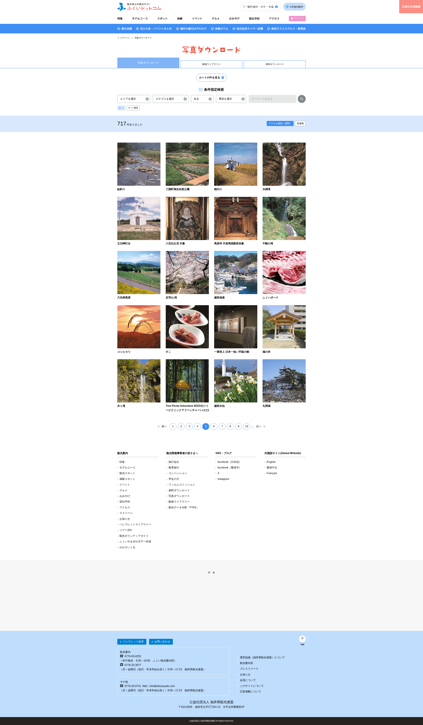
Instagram (223, 479)
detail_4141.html (187, 329)
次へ (258, 426)
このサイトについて (252, 685)
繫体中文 (272, 467)
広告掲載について (250, 691)
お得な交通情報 (411, 6)
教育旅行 (174, 467)
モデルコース (140, 18)
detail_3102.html (138, 275)
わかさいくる (127, 547)
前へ (164, 426)
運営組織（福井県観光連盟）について (262, 657)
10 (246, 426)
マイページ (299, 18)
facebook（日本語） (230, 462)
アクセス (274, 18)
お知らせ (124, 518)
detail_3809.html (284, 275)
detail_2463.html (187, 221)
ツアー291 (125, 530)
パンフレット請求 (133, 641)
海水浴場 (126, 28)
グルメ (216, 18)
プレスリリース (249, 668)
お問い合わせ (162, 641)
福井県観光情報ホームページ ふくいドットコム (139, 7)
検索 (301, 99)
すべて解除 (133, 108)
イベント (197, 18)
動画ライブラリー (211, 64)
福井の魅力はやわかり (193, 28)
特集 (120, 18)
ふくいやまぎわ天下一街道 (135, 541)
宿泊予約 (254, 18)
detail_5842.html (138, 386)
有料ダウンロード (275, 64)
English (271, 462)
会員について (248, 680)
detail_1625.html (235, 167)
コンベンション (178, 473)
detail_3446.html (235, 275)
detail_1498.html (138, 167)
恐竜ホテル (221, 28)
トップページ (123, 38)
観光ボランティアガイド (134, 535)
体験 (179, 18)
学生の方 (174, 479)
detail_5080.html (284, 386)
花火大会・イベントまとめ (156, 28)
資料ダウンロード (179, 490)
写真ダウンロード (179, 496)
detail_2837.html (284, 221)
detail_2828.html (235, 221)
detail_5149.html (235, 386)
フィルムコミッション (182, 484)
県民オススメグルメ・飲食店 (288, 28)
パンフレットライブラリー (135, 524)
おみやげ (234, 18)
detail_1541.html (187, 167)
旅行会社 (174, 462)
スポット (162, 18)
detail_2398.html (138, 221)
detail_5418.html (235, 329)
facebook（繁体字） (230, 467)
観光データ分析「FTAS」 (184, 507)
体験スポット (127, 479)
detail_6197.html (187, 386)
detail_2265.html (284, 167)
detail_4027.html (138, 329)
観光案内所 (246, 663)
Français (272, 473)
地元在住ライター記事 (250, 28)
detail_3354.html (187, 275)
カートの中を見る (209, 77)
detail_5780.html (284, 329)
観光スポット (127, 473)
